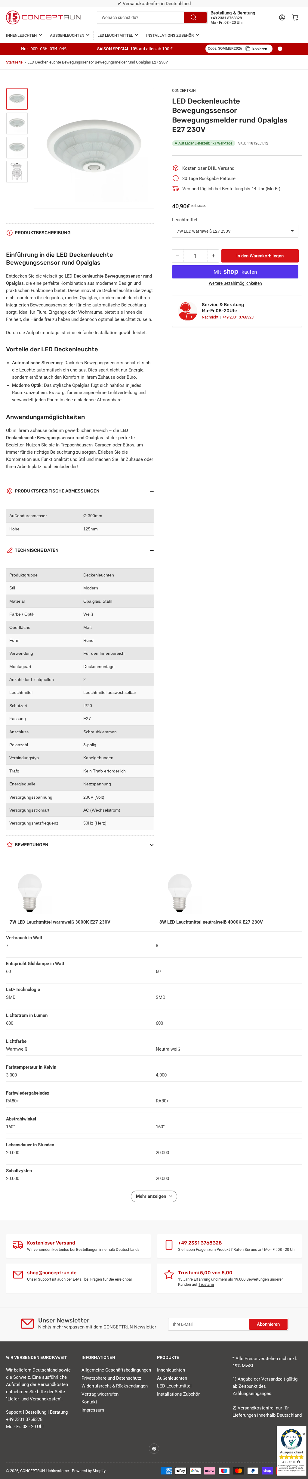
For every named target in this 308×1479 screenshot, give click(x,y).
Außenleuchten (67, 35)
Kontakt (89, 1402)
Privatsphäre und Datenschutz (111, 1378)
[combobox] (152, 17)
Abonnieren (268, 1324)
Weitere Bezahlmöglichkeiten (235, 283)
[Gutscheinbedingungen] (280, 49)
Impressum (93, 1410)
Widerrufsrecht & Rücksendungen (115, 1386)
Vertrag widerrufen (100, 1394)
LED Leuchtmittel (115, 35)
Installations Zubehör (170, 35)
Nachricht (210, 317)
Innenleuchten (21, 35)
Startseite (14, 62)
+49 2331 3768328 (238, 317)
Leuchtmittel (184, 219)
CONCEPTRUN (184, 91)
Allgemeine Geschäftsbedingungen (116, 1370)
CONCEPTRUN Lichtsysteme (44, 1470)
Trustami (206, 1284)
